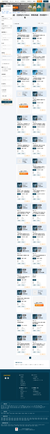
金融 (10, 406)
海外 (33, 413)
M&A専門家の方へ (23, 1)
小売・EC (16, 405)
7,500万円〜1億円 (17, 425)
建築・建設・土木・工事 (30, 406)
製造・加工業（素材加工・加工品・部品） (39, 406)
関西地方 (20, 413)
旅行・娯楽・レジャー (4, 406)
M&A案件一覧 (29, 1)
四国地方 (26, 413)
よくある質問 (35, 376)
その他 (7, 408)
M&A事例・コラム (36, 378)
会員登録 (22, 376)
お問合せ (22, 396)
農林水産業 (24, 406)
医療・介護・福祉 (7, 405)
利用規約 (34, 389)
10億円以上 (36, 425)
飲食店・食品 (2, 405)
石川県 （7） (27, 364)
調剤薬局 (18, 12)
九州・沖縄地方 (30, 413)
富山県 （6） (22, 364)
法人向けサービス (3, 408)
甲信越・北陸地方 (12, 413)
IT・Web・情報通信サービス (22, 405)
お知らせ (22, 394)
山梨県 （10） (36, 364)
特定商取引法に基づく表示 (37, 394)
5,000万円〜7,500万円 (11, 425)
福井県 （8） (32, 364)
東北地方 (5, 413)
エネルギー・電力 (20, 406)
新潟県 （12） (17, 364)
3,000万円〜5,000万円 (4, 425)
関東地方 (8, 413)
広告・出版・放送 (14, 406)
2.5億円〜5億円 (27, 425)
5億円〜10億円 (32, 425)
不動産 (8, 406)
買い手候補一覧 (23, 383)
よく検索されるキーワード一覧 (38, 380)
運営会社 (22, 389)
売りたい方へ (12, 1)
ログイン (22, 378)
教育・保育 (37, 407)
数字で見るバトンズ (24, 391)
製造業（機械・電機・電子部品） (5, 407)
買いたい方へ (17, 1)
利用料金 (22, 380)
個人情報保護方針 (36, 391)
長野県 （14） (41, 364)
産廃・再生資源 (23, 407)
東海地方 (16, 413)
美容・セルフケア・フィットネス (30, 407)
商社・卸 (19, 407)
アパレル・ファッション (30, 405)
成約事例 (34, 1)
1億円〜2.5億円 (22, 425)
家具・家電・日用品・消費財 (38, 405)
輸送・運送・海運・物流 (14, 407)
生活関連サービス (41, 407)
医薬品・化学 (14, 12)
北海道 (2, 413)
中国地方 (23, 413)
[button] (7, 34)
